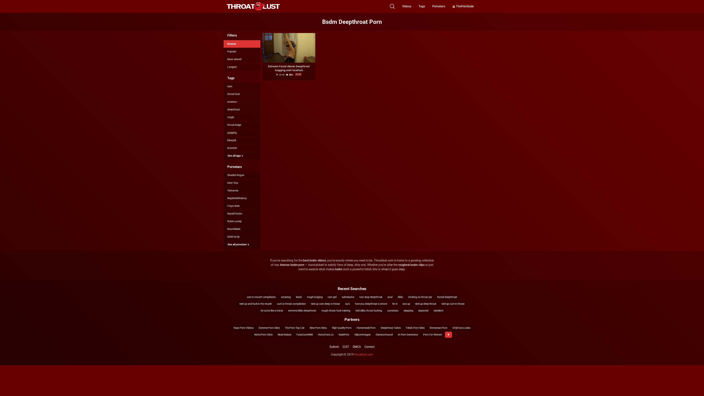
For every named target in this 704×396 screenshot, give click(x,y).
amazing (286, 297)
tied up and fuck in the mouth (255, 303)
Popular (231, 51)
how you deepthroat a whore (371, 303)
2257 (345, 347)
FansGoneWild (304, 334)
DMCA (357, 347)
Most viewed (234, 59)
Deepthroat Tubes (391, 327)
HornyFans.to (325, 334)
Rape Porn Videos (244, 327)
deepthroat (233, 109)
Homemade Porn (366, 327)
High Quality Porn (342, 327)
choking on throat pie (420, 297)
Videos (406, 6)
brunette (232, 147)
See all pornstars (237, 244)
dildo (400, 297)
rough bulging (315, 297)
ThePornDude (464, 6)
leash (299, 297)
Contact (369, 347)
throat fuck (233, 94)
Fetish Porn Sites (415, 327)
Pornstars (438, 6)
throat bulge (234, 124)
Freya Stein (233, 205)
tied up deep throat (425, 303)
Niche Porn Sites (263, 334)
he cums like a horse (272, 310)
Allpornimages (362, 334)
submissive (348, 297)
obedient (438, 310)
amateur (232, 101)
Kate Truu (232, 182)
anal (390, 297)
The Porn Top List (295, 327)
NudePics (344, 334)
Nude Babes (284, 334)
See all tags (234, 155)
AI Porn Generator (408, 334)
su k (347, 303)
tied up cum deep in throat (325, 303)
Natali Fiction (234, 213)
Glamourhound (384, 334)
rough (230, 117)
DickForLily (233, 236)
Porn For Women (432, 334)
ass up (406, 303)
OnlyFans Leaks (461, 327)
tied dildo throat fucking (368, 310)
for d (395, 303)
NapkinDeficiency (237, 198)
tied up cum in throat (453, 303)
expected (423, 310)
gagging (231, 132)
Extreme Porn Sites (269, 327)
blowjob (231, 140)
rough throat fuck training (335, 310)
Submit (334, 347)
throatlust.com (363, 354)
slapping (408, 310)
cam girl (332, 297)
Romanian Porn (438, 327)
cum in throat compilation (291, 303)
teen (229, 86)
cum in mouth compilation (261, 297)
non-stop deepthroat (370, 297)
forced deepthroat (447, 297)
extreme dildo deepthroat (302, 310)
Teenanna (232, 190)
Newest (231, 43)
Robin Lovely (234, 221)
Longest (231, 66)
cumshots (392, 310)
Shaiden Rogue (235, 175)
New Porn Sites (318, 327)
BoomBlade (233, 229)
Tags (422, 6)
